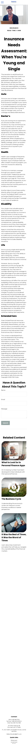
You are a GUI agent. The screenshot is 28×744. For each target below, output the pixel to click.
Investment (14, 742)
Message (4, 409)
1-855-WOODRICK (17, 721)
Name (3, 390)
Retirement (14, 740)
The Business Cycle (11, 499)
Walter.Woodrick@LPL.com (14, 734)
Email (3, 399)
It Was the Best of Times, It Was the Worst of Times (14, 537)
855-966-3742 (16, 719)
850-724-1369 (17, 723)
